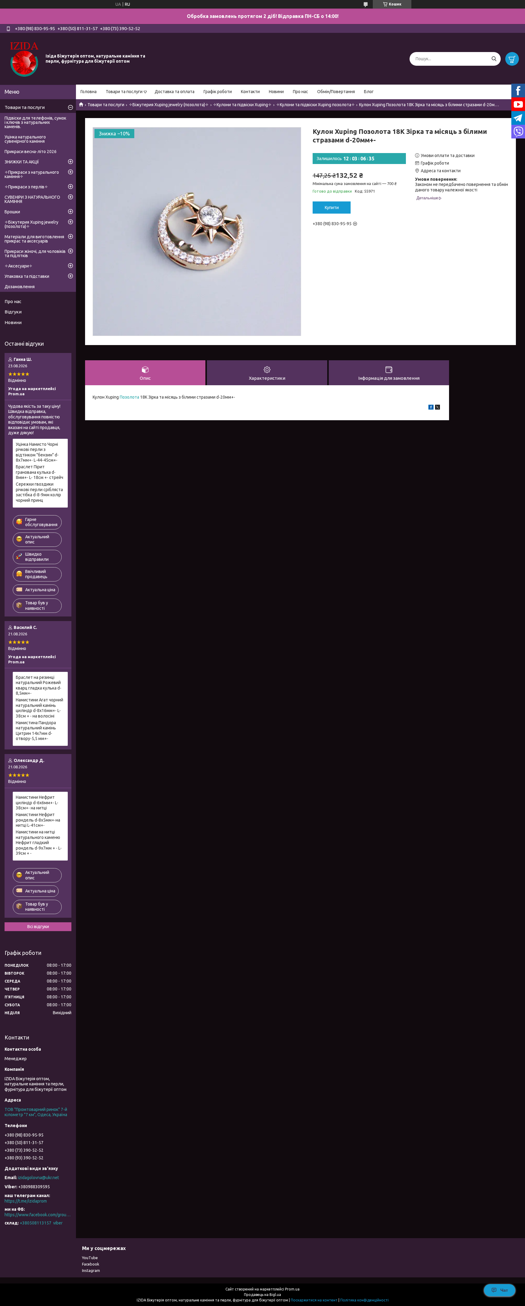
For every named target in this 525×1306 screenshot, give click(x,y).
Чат (504, 1290)
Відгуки (13, 311)
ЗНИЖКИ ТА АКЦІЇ (22, 161)
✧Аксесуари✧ (19, 266)
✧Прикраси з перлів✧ (26, 186)
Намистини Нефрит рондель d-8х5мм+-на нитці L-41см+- (38, 820)
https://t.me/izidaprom (26, 1201)
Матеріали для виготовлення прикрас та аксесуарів (34, 238)
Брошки (12, 211)
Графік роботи (218, 91)
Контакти (250, 91)
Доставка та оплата (174, 91)
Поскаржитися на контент (314, 1300)
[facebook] (431, 408)
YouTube (90, 1257)
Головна (89, 91)
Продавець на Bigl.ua (262, 1295)
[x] (437, 408)
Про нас (300, 91)
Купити (332, 207)
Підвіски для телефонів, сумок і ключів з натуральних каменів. (35, 122)
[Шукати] (494, 59)
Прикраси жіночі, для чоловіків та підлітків (35, 253)
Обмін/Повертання (336, 91)
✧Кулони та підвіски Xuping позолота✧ (315, 104)
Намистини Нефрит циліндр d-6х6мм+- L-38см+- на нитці (37, 802)
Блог (369, 91)
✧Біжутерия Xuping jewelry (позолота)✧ (169, 104)
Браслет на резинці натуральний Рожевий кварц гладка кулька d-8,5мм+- (38, 685)
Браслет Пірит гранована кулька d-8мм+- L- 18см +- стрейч (39, 472)
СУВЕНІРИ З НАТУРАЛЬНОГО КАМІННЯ (32, 199)
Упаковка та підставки (27, 276)
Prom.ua (292, 1289)
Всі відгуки (38, 926)
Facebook (90, 1264)
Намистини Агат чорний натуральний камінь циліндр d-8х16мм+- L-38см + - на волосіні (39, 707)
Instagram (91, 1270)
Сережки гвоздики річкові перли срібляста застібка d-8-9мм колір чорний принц (39, 492)
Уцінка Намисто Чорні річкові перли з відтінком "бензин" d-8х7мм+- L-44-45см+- (37, 452)
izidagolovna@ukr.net (38, 1177)
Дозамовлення (20, 286)
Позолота (129, 397)
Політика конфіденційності (364, 1300)
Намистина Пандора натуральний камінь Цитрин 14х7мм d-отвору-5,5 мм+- (36, 730)
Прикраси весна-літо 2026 (31, 151)
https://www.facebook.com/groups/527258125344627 (38, 1214)
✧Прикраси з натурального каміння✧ (32, 174)
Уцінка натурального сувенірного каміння (25, 139)
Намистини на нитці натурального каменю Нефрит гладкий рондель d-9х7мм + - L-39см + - (39, 842)
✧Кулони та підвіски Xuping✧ (242, 104)
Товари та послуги (124, 91)
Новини (276, 91)
